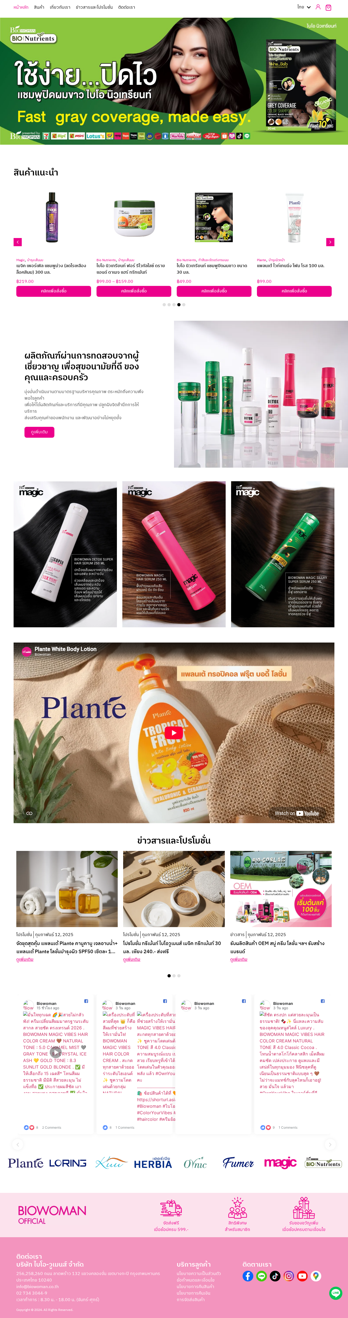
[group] (56, 1064)
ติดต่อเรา (126, 7)
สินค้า (39, 7)
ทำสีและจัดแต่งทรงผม (213, 260)
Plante (261, 260)
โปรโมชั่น (24, 935)
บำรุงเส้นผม (35, 260)
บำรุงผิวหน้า (277, 260)
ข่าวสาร (237, 935)
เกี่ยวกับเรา (60, 7)
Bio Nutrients (106, 260)
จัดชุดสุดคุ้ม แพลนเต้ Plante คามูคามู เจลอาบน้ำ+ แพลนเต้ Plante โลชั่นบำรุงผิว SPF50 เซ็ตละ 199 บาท (67, 952)
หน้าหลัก (21, 7)
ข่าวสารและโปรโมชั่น (94, 7)
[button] (166, 152)
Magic (20, 260)
